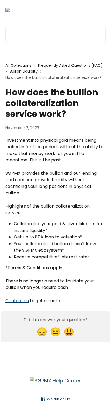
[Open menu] (101, 9)
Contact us (17, 301)
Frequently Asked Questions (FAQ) (70, 65)
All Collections (18, 65)
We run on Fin (58, 398)
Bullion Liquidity (24, 71)
